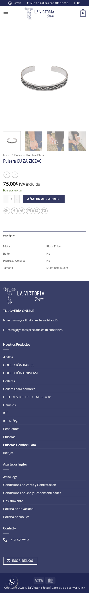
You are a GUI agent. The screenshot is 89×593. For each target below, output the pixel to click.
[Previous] (10, 78)
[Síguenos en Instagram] (78, 3)
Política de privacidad (18, 509)
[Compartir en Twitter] (21, 211)
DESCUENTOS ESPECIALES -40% (27, 397)
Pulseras (9, 437)
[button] (5, 13)
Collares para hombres (19, 389)
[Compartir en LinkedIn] (44, 211)
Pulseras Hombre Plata (29, 155)
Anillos (8, 357)
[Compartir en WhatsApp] (7, 211)
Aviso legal (10, 477)
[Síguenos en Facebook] (74, 3)
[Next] (79, 78)
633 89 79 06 (20, 540)
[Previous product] (15, 175)
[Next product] (7, 175)
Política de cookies (16, 517)
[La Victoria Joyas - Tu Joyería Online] (39, 13)
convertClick (77, 587)
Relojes (8, 453)
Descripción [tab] (9, 235)
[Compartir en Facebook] (14, 211)
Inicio (6, 155)
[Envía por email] (29, 211)
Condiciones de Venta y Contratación (29, 485)
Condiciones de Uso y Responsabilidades (32, 493)
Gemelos (9, 405)
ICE (5, 413)
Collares (9, 381)
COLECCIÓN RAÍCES (18, 365)
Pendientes (11, 429)
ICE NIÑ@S (11, 421)
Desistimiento (13, 501)
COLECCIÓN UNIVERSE (21, 373)
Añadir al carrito (44, 199)
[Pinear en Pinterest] (36, 211)
